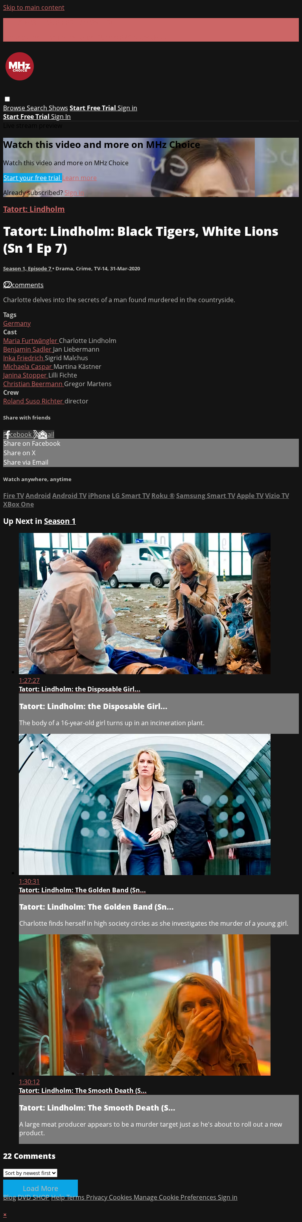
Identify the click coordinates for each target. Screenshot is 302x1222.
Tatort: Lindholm (34, 209)
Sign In (61, 116)
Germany (17, 323)
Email (46, 434)
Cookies (121, 1197)
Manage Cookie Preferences (176, 1197)
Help (58, 1197)
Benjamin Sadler (28, 349)
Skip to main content (33, 7)
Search (38, 108)
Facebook (18, 434)
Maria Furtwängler (31, 340)
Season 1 (60, 521)
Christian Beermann (33, 383)
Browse (15, 108)
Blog (9, 1197)
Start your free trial (33, 177)
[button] (7, 99)
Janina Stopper (25, 375)
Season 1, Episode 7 (27, 268)
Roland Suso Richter (33, 401)
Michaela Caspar (28, 366)
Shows (58, 108)
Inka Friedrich (24, 358)
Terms (76, 1197)
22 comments (23, 285)
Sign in (127, 108)
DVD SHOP (34, 1197)
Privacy (97, 1197)
